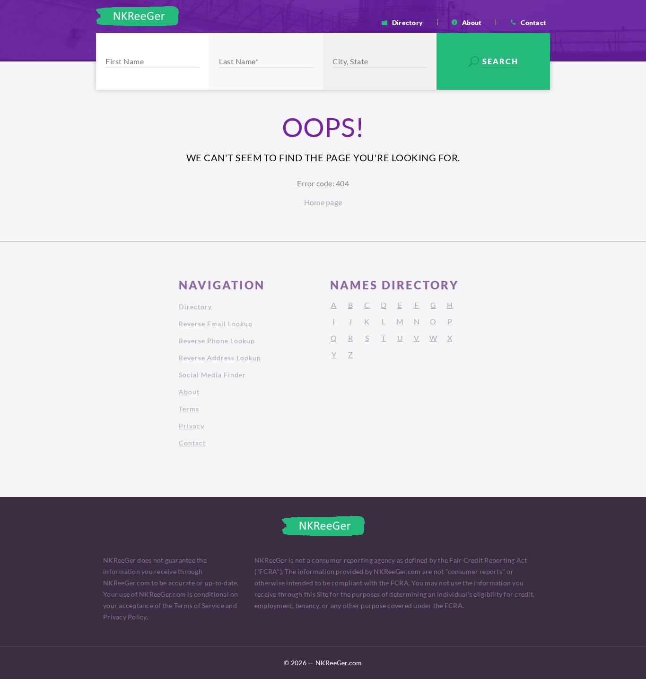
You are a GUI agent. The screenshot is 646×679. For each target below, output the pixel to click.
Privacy (191, 426)
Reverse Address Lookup (220, 358)
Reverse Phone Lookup (217, 341)
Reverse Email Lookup (216, 324)
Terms (189, 409)
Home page (323, 202)
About (471, 22)
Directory (407, 22)
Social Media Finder (212, 375)
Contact (533, 22)
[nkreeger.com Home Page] (137, 16)
